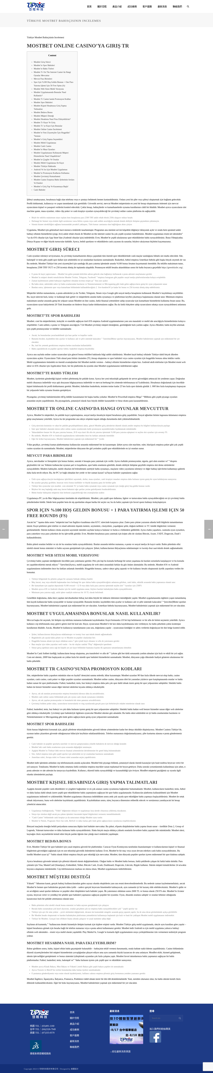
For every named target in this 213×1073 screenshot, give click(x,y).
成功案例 (132, 6)
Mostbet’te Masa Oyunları (44, 149)
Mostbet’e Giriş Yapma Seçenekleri (48, 139)
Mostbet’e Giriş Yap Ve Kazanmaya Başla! (51, 186)
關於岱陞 (102, 6)
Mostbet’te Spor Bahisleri (44, 65)
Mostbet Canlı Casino (42, 146)
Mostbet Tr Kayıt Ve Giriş (44, 122)
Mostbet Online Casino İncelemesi (48, 129)
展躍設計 (75, 1069)
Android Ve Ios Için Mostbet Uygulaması (50, 170)
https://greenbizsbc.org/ (172, 267)
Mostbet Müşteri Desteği (44, 116)
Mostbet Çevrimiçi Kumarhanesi (47, 176)
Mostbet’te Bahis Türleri (44, 69)
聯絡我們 (177, 6)
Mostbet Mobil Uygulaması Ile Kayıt (49, 163)
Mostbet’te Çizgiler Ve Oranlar (46, 160)
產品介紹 (117, 6)
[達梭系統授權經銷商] (36, 1045)
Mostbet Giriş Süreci (42, 62)
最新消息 (162, 6)
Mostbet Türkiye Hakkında (45, 166)
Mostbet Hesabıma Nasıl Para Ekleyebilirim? (52, 119)
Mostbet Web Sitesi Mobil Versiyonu (49, 89)
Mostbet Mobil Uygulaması (45, 143)
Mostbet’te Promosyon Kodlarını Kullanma (51, 173)
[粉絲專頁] (155, 1036)
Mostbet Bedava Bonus (43, 112)
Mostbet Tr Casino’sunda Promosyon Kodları (52, 99)
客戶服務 (147, 6)
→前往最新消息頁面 (120, 1051)
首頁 (89, 6)
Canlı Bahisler (39, 190)
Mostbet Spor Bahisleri (43, 102)
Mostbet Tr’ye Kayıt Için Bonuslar (48, 126)
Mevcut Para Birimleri (43, 79)
